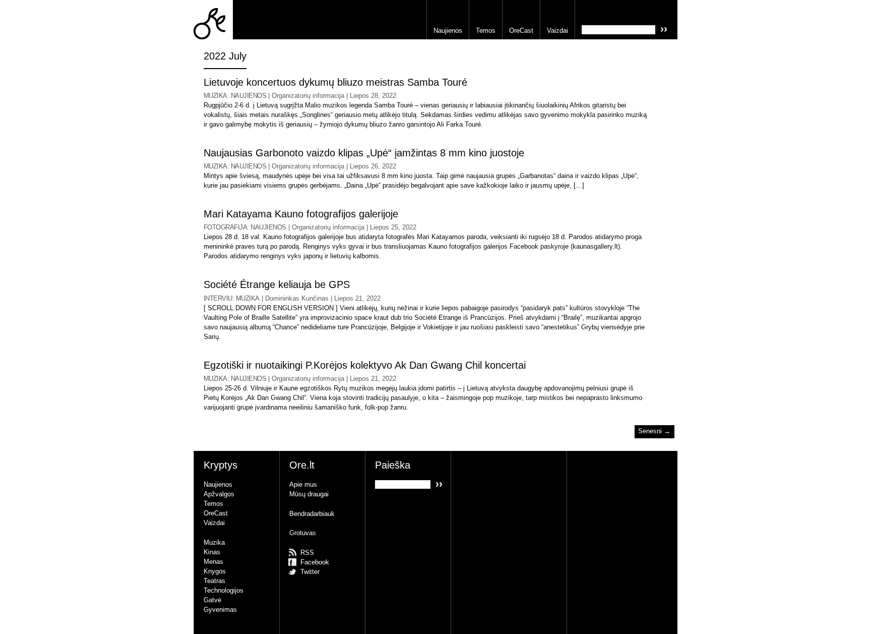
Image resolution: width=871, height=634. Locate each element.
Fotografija (225, 227)
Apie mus (303, 484)
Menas (213, 561)
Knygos (215, 571)
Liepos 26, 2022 (373, 166)
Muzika (215, 95)
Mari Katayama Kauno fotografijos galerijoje (301, 214)
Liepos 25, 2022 (393, 227)
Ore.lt (213, 19)
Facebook (314, 562)
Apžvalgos (219, 494)
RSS (307, 552)
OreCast (521, 30)
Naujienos (447, 30)
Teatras (214, 581)
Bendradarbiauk (312, 513)
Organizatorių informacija (308, 95)
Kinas (212, 552)
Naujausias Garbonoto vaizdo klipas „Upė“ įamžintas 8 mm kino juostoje (364, 153)
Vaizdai (557, 30)
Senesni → (654, 431)
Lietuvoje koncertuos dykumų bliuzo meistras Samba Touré (335, 82)
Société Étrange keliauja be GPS (277, 285)
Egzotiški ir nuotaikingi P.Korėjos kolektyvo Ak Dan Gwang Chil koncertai (365, 365)
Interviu (218, 298)
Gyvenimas (220, 609)
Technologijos (223, 590)
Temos (485, 30)
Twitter (310, 571)
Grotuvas (302, 533)
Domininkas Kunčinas (297, 298)
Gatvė (212, 600)
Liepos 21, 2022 (357, 298)
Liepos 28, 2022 (373, 95)
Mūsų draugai (309, 494)
